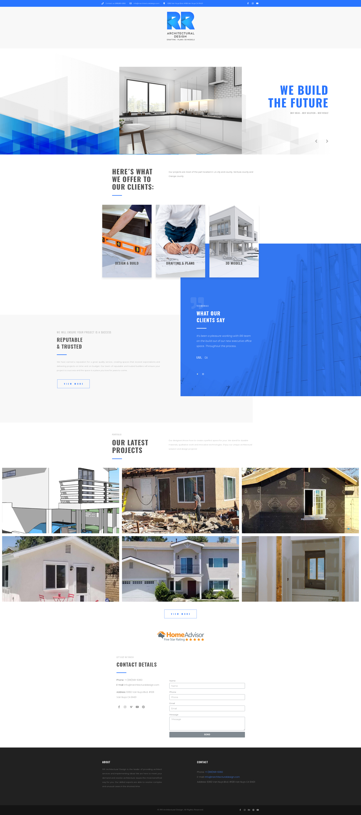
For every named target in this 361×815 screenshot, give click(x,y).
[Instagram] (125, 707)
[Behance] (249, 810)
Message (173, 714)
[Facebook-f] (119, 707)
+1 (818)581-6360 (133, 680)
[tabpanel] (278, 349)
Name (172, 680)
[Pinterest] (143, 707)
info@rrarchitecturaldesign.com (141, 685)
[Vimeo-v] (131, 707)
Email (172, 703)
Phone (172, 692)
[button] (73, 383)
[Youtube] (137, 707)
